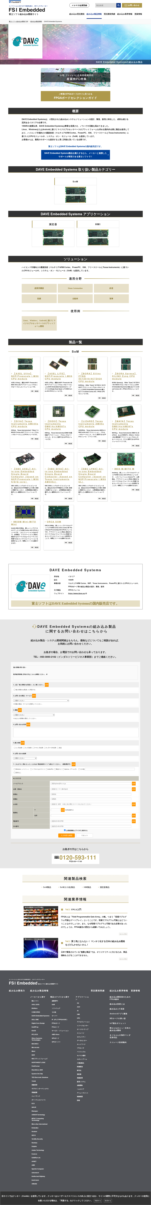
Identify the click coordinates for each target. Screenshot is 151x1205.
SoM (75, 181)
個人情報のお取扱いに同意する (25, 690)
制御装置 (80, 1097)
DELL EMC (35, 1020)
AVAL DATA (35, 1005)
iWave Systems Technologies (37, 1039)
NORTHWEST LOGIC (38, 1062)
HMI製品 (87, 887)
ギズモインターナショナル (40, 1089)
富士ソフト (35, 1001)
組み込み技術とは (117, 1004)
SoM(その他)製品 (67, 887)
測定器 (53, 224)
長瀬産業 (34, 1092)
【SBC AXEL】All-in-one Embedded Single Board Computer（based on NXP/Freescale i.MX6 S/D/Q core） (25, 475)
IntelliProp (35, 1027)
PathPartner (36, 1066)
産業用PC (55, 1001)
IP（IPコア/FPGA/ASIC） (60, 1020)
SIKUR (34, 1107)
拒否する (108, 1201)
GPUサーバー (56, 1042)
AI (77, 1011)
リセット (84, 835)
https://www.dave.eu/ (76, 593)
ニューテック (36, 1096)
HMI (98, 224)
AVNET (34, 1161)
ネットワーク (81, 1044)
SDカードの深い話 (118, 1018)
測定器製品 (104, 887)
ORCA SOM (54, 521)
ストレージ (80, 1033)
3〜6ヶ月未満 (38, 748)
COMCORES (36, 1012)
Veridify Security (37, 1139)
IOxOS (34, 1031)
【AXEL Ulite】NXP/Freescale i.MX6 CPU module (25, 376)
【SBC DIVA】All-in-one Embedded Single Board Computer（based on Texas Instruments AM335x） (58, 475)
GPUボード (55, 1038)
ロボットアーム (82, 1059)
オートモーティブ (82, 1029)
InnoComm (35, 1180)
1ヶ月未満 (19, 748)
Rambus (34, 1143)
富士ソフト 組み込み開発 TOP (18, 21)
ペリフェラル (81, 1052)
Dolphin (34, 1146)
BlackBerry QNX (37, 1070)
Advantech (35, 1173)
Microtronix (35, 1047)
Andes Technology (38, 1150)
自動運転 (80, 1085)
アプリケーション (82, 998)
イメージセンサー (82, 1026)
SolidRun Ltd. (36, 1158)
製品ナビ (59, 769)
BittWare (35, 1008)
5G (78, 1003)
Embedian (35, 1128)
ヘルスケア (80, 1089)
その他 (82, 769)
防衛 (78, 1100)
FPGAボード (56, 1023)
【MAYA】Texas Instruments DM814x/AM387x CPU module (123, 425)
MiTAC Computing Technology (38, 1119)
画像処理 (80, 1078)
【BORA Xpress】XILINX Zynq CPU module (124, 376)
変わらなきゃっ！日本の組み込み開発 (120, 1029)
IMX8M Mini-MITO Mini (23, 523)
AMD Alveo (55, 1034)
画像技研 (34, 1085)
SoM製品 (47, 887)
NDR (33, 1055)
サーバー (54, 1016)
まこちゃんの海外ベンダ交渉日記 (120, 1036)
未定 (60, 748)
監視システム (81, 1082)
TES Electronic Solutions (40, 1077)
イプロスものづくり (38, 769)
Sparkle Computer (38, 1169)
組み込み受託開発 (76, 14)
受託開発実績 (109, 14)
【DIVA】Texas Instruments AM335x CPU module (24, 424)
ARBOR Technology (38, 1115)
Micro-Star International (39, 1124)
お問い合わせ (134, 5)
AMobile (34, 1184)
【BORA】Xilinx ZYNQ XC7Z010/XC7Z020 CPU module (90, 377)
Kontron (34, 1154)
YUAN (34, 1081)
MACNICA (35, 1044)
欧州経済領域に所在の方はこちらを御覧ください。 (29, 674)
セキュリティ (81, 1037)
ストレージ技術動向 (118, 1042)
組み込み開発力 (17, 990)
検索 (118, 5)
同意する (98, 1201)
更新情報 (138, 14)
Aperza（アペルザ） (71, 769)
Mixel (33, 1051)
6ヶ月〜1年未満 (51, 748)
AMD (33, 1165)
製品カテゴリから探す (59, 997)
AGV (78, 1007)
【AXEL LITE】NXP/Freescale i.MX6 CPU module (58, 376)
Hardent (34, 1132)
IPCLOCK (35, 1034)
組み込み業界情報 (124, 14)
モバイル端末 (81, 1055)
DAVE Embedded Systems (40, 1016)
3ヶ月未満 (28, 748)
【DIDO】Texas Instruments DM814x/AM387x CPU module (55, 425)
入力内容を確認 (66, 835)
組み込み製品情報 (94, 14)
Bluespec (35, 1111)
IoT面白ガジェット (118, 1023)
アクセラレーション (83, 1022)
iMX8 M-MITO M (124, 468)
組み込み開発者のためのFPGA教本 (120, 998)
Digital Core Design (38, 1023)
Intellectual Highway (38, 1176)
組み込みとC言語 (117, 1009)
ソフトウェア (56, 1008)
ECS (33, 1103)
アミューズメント (82, 1093)
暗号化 (79, 1070)
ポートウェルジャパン (39, 1100)
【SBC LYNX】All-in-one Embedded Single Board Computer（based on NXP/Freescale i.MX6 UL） (92, 475)
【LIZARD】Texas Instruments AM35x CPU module (91, 424)
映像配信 (80, 1067)
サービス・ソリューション (60, 1031)
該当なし (18, 772)
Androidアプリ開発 (118, 1013)
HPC (78, 1018)
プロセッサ (80, 1048)
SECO (34, 1135)
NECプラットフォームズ (39, 1059)
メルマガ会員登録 (79, 5)
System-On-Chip (37, 1074)
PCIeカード (55, 1027)
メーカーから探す (37, 997)
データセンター (82, 1040)
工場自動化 (80, 1063)
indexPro (50, 769)
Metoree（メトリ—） (22, 769)
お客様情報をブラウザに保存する (77, 830)
